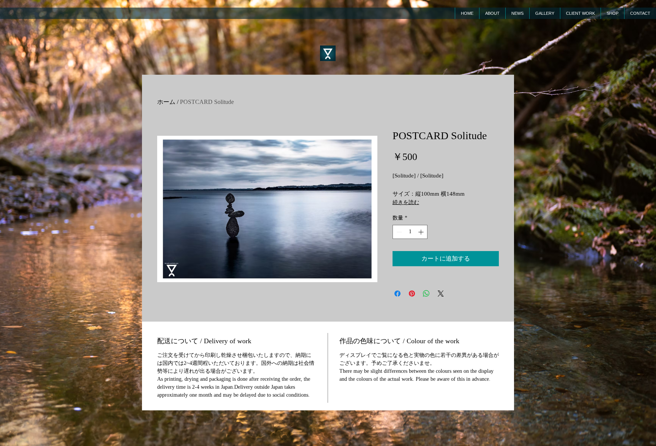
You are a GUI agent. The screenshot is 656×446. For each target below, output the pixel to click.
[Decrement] (398, 232)
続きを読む (406, 202)
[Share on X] (440, 293)
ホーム (166, 102)
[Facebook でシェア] (397, 293)
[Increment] (421, 232)
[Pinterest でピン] (411, 293)
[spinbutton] (410, 232)
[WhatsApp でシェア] (426, 293)
